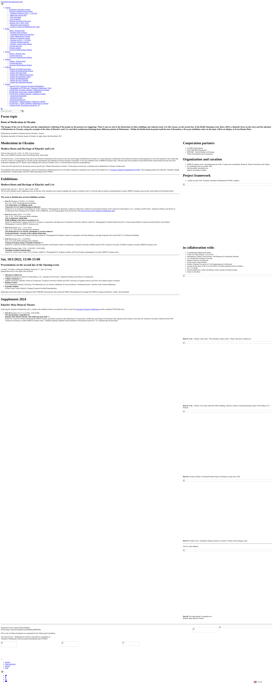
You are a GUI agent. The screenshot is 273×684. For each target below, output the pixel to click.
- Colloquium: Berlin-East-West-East (21, 34)
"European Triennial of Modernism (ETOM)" (125, 170)
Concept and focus (15, 46)
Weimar (7, 59)
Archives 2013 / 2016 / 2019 (19, 23)
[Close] (2, 659)
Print (6, 668)
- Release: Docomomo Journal (19, 38)
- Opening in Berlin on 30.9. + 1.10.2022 (23, 13)
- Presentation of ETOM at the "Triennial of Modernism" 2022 (30, 88)
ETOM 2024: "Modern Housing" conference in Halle (27, 94)
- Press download (15, 17)
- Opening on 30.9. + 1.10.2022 (20, 40)
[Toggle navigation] (2, 4)
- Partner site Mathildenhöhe (18, 78)
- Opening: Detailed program (19, 42)
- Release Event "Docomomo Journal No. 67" (24, 105)
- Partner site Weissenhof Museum (20, 82)
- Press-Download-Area (17, 100)
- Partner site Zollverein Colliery (20, 77)
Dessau (7, 52)
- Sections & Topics (16, 98)
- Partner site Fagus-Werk (17, 73)
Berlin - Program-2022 (17, 31)
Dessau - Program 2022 (17, 54)
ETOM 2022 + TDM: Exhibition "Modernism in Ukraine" (29, 103)
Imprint (7, 662)
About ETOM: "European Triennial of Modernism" (26, 86)
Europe (7, 84)
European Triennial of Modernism (88, 309)
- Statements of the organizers (19, 25)
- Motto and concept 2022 (18, 15)
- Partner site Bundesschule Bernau (21, 71)
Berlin (7, 29)
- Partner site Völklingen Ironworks (21, 75)
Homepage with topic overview (20, 9)
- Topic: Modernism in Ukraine (19, 36)
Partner (7, 666)
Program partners (15, 48)
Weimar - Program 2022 (17, 61)
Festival (7, 8)
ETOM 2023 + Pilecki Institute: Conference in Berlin (27, 101)
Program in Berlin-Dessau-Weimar (21, 11)
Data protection (10, 664)
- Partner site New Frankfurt (18, 80)
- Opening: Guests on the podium (20, 44)
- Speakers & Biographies (18, 96)
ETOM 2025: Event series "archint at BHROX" (25, 92)
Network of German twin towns (20, 21)
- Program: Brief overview (18, 32)
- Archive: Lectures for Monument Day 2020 (24, 27)
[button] (2, 109)
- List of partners (14, 19)
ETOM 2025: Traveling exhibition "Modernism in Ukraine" (29, 90)
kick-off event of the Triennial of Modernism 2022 (98, 211)
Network (8, 67)
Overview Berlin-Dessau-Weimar (20, 50)
